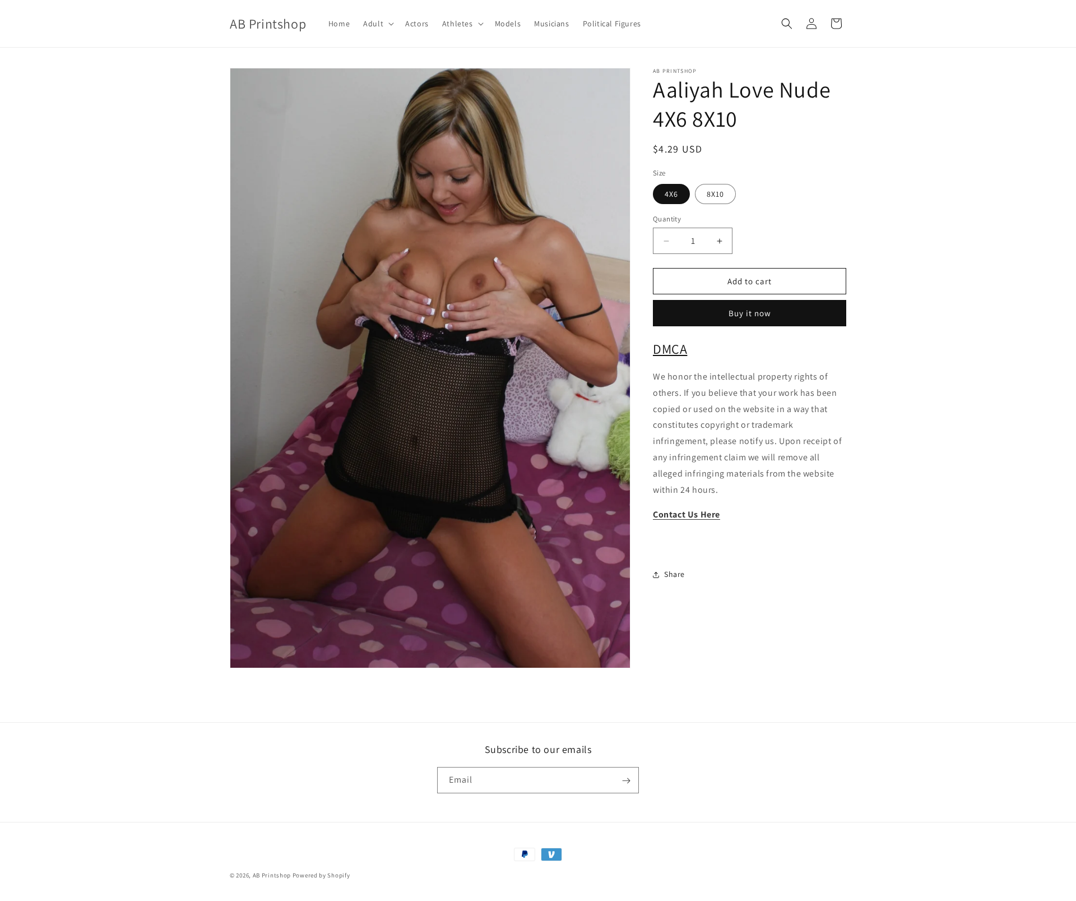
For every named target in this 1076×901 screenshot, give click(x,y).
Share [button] (674, 574)
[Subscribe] (626, 781)
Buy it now (750, 313)
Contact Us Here (686, 514)
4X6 (671, 194)
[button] (377, 23)
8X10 (715, 194)
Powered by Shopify (321, 875)
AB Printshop (272, 875)
